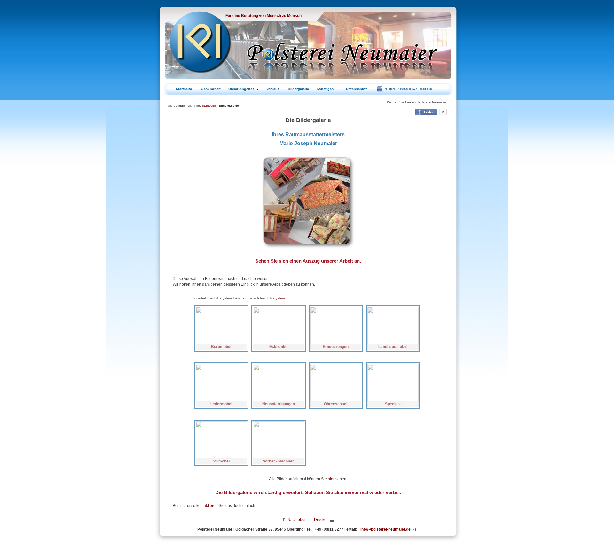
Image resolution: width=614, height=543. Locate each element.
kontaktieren (207, 505)
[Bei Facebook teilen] (426, 112)
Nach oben (297, 519)
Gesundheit (211, 89)
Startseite (184, 89)
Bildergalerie (298, 89)
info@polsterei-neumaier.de (385, 529)
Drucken (321, 519)
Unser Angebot (241, 89)
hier (331, 479)
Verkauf (272, 89)
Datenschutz (356, 89)
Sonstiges (325, 89)
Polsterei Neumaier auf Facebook (408, 88)
